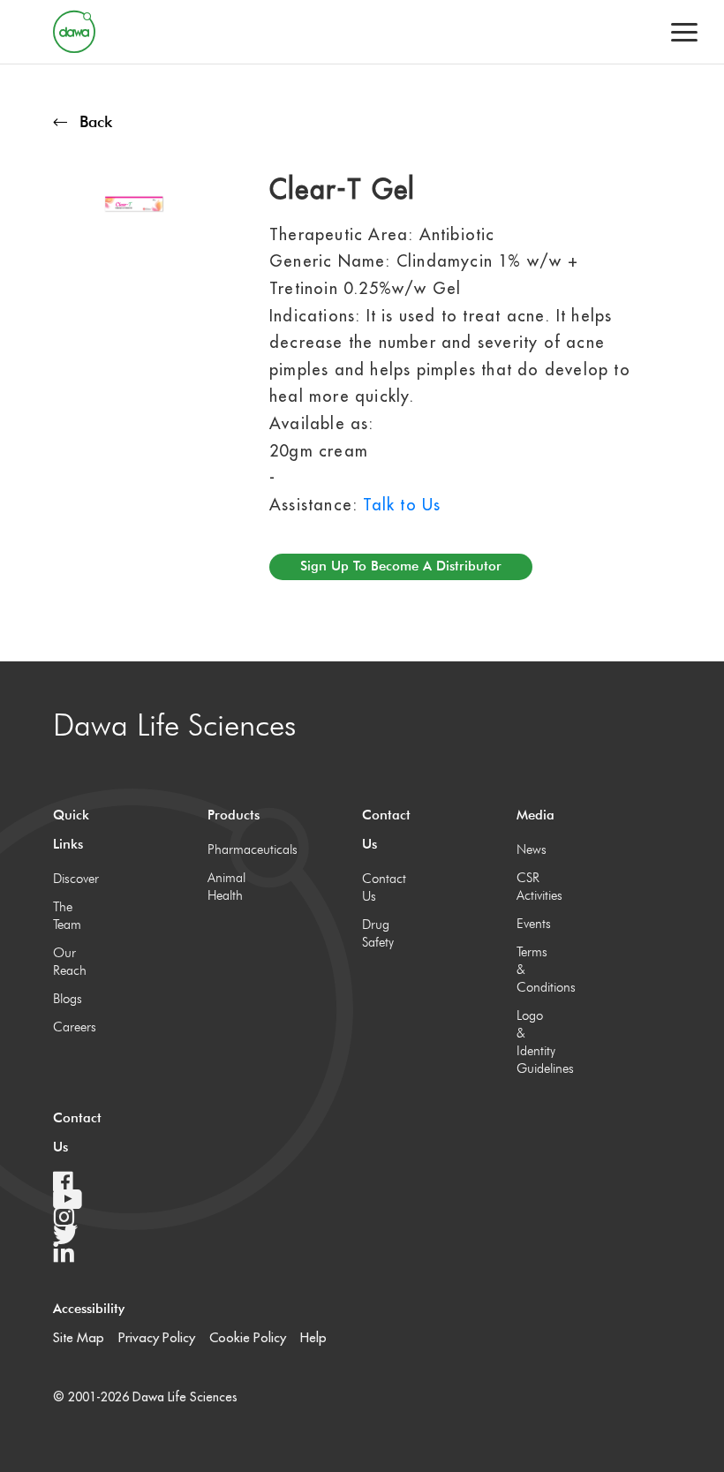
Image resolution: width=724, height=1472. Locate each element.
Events (534, 924)
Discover (72, 879)
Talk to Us (402, 504)
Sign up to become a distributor (401, 566)
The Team (67, 915)
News (532, 849)
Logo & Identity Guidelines (536, 1042)
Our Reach (70, 961)
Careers (72, 1027)
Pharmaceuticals (226, 849)
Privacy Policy (156, 1337)
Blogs (67, 999)
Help (313, 1337)
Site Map (78, 1337)
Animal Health (226, 886)
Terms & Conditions (536, 969)
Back (95, 121)
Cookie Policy (247, 1337)
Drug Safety (378, 933)
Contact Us (381, 887)
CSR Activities (536, 886)
